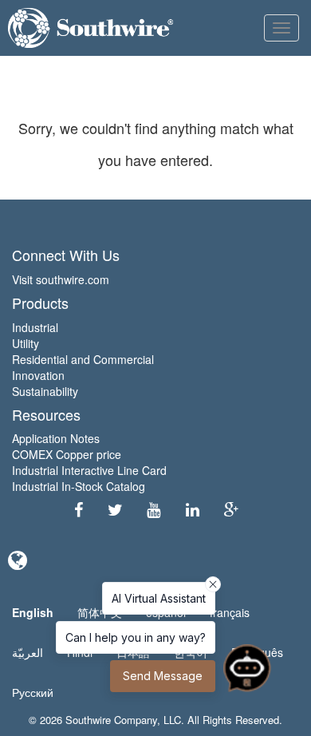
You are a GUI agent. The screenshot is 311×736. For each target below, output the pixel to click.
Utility (25, 343)
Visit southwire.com (60, 279)
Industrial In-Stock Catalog (78, 486)
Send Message (163, 676)
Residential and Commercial (83, 359)
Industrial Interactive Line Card (89, 470)
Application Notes (56, 438)
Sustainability (45, 391)
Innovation (38, 375)
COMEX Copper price (66, 454)
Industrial (35, 327)
